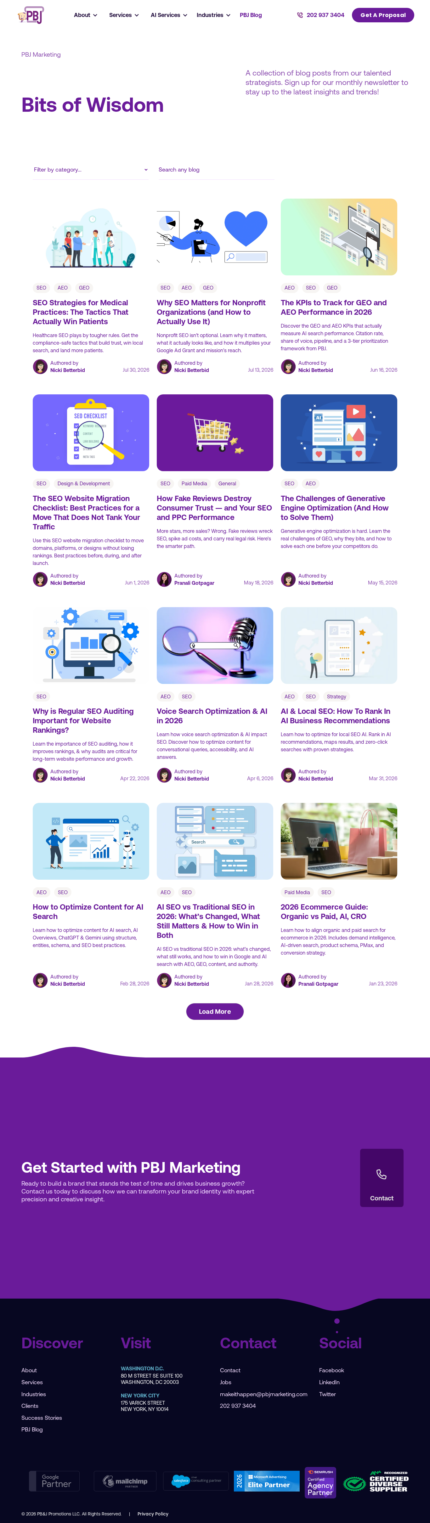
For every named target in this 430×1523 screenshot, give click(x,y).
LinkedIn (329, 1382)
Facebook (331, 1370)
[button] (86, 15)
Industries (33, 1394)
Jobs (225, 1382)
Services (32, 1382)
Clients (29, 1405)
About (29, 1370)
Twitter (327, 1394)
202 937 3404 (238, 1405)
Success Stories (41, 1417)
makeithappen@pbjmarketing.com (264, 1394)
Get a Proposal (383, 15)
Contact (230, 1370)
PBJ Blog (251, 15)
